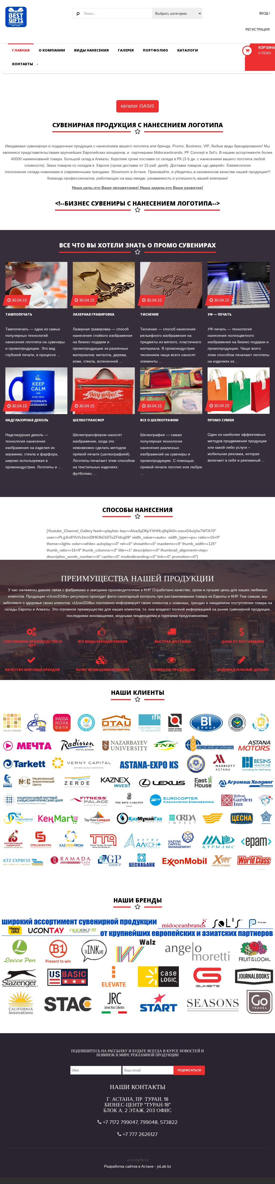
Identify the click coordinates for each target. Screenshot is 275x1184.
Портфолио (155, 50)
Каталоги (187, 50)
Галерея (126, 50)
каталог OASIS (137, 106)
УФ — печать (219, 314)
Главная (21, 50)
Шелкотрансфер (88, 420)
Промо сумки (221, 420)
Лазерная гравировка (93, 314)
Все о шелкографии (159, 420)
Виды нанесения (91, 50)
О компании (52, 50)
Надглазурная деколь (26, 420)
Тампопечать (18, 314)
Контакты (23, 63)
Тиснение (149, 314)
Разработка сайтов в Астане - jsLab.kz (137, 1166)
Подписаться (189, 1070)
